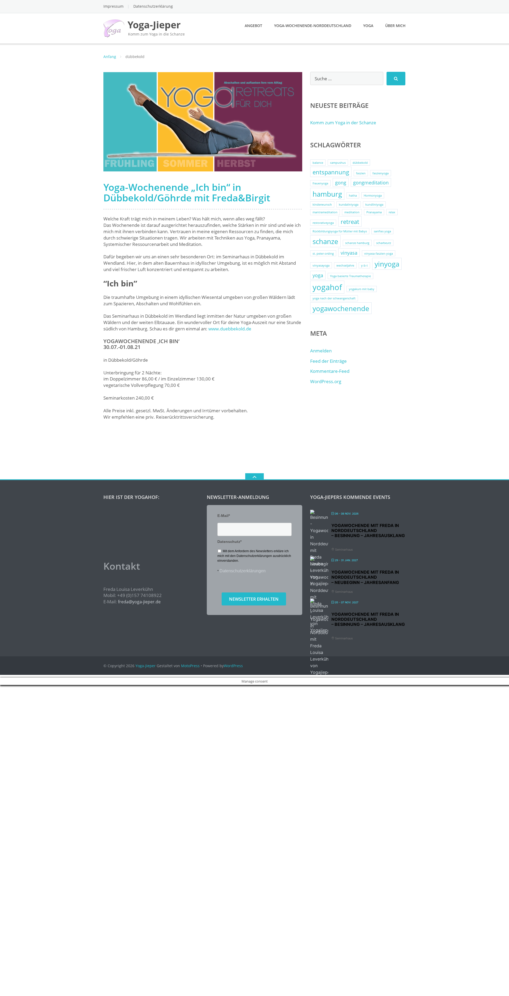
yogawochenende (341, 308)
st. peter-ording (323, 253)
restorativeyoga (323, 223)
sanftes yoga (382, 231)
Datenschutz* (229, 541)
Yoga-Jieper (145, 665)
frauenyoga (320, 183)
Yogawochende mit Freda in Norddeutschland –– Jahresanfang (365, 577)
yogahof (327, 287)
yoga (318, 275)
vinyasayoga (321, 265)
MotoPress (190, 665)
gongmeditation (371, 182)
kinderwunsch (322, 204)
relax (392, 212)
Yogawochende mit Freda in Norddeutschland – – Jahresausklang (368, 530)
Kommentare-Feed (329, 371)
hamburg (327, 194)
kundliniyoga (374, 204)
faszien (361, 173)
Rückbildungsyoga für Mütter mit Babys (340, 231)
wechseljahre (345, 265)
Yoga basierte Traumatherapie (350, 276)
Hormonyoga (373, 195)
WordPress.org (325, 381)
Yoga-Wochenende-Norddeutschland (312, 25)
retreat (350, 222)
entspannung (331, 172)
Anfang (109, 56)
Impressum (113, 6)
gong (340, 182)
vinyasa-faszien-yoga (378, 253)
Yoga (368, 25)
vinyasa (349, 253)
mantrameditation (325, 212)
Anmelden (321, 351)
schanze (325, 241)
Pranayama (374, 212)
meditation (351, 212)
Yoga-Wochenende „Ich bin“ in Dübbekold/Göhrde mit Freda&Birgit (186, 192)
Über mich (395, 25)
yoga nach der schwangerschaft (334, 298)
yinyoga (387, 264)
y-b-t (364, 265)
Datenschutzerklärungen (243, 571)
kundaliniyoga (348, 204)
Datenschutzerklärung (153, 6)
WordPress (233, 665)
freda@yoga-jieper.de (139, 602)
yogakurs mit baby (361, 289)
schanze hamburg (357, 243)
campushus (338, 163)
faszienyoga (380, 173)
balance (318, 163)
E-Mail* (223, 516)
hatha (353, 195)
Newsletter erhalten (254, 599)
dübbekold (360, 163)
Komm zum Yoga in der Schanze (343, 122)
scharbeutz (383, 243)
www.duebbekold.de (229, 329)
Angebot (253, 25)
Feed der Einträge (328, 361)
